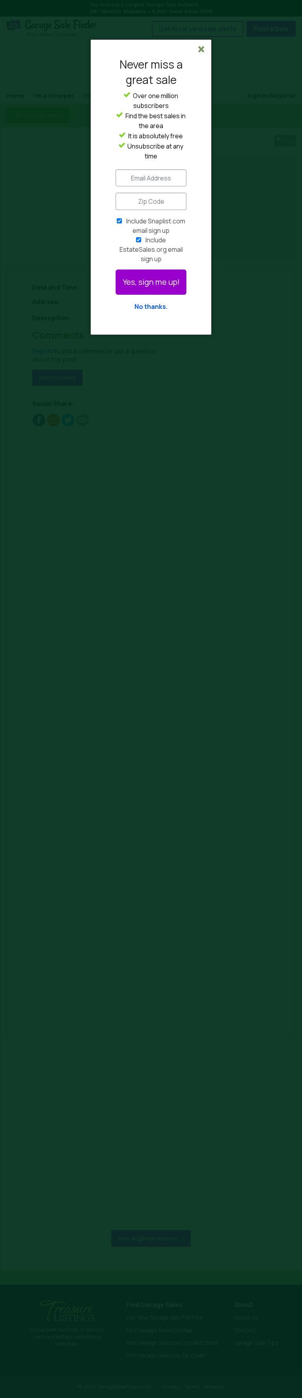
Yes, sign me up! (151, 282)
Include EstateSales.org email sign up (151, 249)
